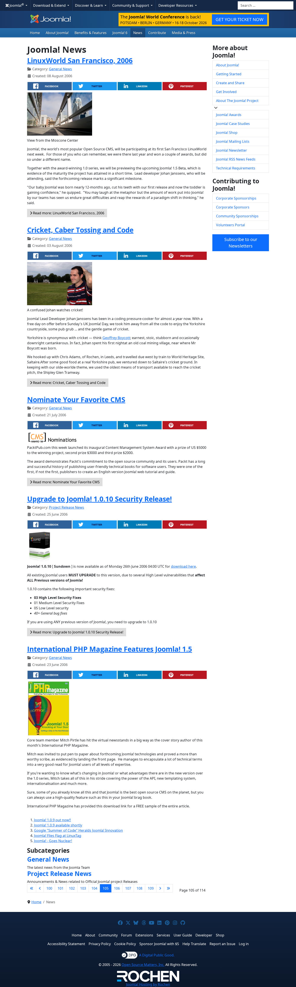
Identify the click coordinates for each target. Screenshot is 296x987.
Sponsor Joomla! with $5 (159, 943)
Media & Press (183, 32)
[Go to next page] (160, 888)
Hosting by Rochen (148, 984)
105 (106, 888)
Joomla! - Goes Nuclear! (53, 840)
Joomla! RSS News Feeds (235, 159)
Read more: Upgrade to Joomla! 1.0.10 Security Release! (77, 632)
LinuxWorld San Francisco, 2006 (80, 60)
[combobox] (265, 5)
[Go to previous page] (40, 888)
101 (60, 888)
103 (83, 888)
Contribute (157, 32)
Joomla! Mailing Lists (232, 141)
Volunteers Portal (230, 225)
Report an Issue (222, 943)
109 (151, 888)
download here (183, 566)
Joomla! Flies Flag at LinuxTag (57, 835)
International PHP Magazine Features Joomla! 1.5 (109, 649)
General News (60, 69)
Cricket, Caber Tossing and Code (80, 229)
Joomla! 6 (119, 32)
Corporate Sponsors (232, 207)
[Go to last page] (168, 888)
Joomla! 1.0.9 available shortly (58, 825)
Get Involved (226, 91)
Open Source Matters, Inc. (143, 964)
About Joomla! (57, 32)
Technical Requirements (235, 168)
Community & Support (131, 5)
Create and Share (230, 82)
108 (139, 888)
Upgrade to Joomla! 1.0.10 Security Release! (99, 498)
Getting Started (228, 74)
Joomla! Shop (226, 132)
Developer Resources (176, 5)
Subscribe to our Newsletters (240, 242)
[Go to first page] (31, 888)
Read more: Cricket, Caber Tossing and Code (69, 382)
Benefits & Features (91, 32)
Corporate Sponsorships (236, 198)
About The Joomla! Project (237, 100)
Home (35, 32)
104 (94, 888)
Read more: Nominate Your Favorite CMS (66, 482)
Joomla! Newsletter (231, 150)
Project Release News (66, 507)
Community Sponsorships (237, 216)
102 (72, 888)
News (137, 32)
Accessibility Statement (66, 943)
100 (49, 888)
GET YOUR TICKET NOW (239, 19)
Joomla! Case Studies (233, 123)
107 (128, 888)
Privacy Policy (100, 943)
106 (117, 888)
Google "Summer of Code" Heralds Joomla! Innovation (78, 830)
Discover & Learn (89, 5)
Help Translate (194, 943)
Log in (244, 943)
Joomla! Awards (228, 114)
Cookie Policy (125, 943)
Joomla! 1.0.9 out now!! (52, 820)
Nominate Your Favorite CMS (76, 399)
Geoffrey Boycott (116, 337)
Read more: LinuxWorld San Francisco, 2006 (68, 213)
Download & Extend (50, 5)
